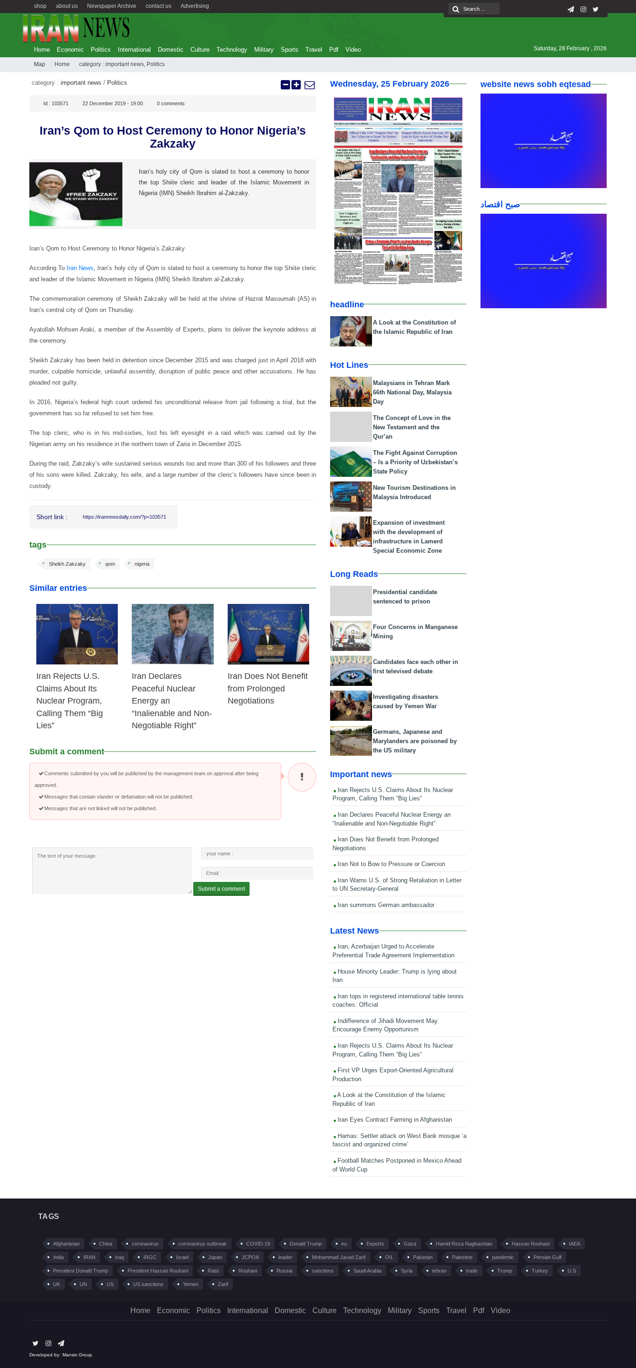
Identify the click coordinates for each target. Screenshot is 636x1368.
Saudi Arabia (367, 1270)
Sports (289, 49)
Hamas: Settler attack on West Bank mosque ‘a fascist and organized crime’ (399, 1140)
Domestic (170, 49)
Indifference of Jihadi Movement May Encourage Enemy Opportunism (385, 1025)
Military (264, 49)
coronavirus (145, 1243)
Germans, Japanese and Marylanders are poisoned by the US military (415, 741)
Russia (284, 1270)
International (134, 49)
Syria (407, 1270)
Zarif (223, 1284)
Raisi (213, 1270)
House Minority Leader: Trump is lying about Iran (394, 976)
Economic (70, 49)
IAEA (574, 1243)
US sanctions (148, 1284)
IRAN (89, 1257)
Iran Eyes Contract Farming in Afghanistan (394, 1119)
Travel (313, 49)
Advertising (195, 6)
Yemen (190, 1284)
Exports (375, 1243)
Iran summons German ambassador (385, 904)
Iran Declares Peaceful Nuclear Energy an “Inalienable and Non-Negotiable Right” (391, 819)
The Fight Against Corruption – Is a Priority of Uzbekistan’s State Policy (415, 462)
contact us (158, 6)
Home (42, 49)
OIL (389, 1257)
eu (344, 1243)
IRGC (149, 1257)
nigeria (142, 564)
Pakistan (423, 1257)
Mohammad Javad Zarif (338, 1257)
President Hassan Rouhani (158, 1270)
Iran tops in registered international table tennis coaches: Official (398, 1001)
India (58, 1257)
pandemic (503, 1257)
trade (472, 1270)
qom (110, 564)
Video (353, 49)
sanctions (323, 1270)
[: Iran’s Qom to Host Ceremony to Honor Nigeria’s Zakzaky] (309, 84)
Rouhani (247, 1270)
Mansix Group (77, 1354)
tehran (439, 1270)
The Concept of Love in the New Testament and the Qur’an (412, 427)
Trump (504, 1270)
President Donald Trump (80, 1270)
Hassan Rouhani (530, 1243)
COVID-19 (258, 1243)
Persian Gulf (548, 1257)
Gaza (410, 1243)
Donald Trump (306, 1243)
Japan (215, 1257)
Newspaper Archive (111, 6)
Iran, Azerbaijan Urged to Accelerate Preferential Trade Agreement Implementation (393, 951)
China (105, 1243)
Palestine (462, 1257)
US (110, 1284)
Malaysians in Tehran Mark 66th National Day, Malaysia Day (412, 392)
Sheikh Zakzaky (67, 564)
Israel (182, 1257)
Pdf (333, 49)
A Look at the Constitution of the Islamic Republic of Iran (389, 1099)
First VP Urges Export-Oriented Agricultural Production (392, 1075)
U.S (572, 1270)
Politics (101, 49)
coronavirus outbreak (202, 1243)
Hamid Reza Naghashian (464, 1243)
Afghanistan (66, 1243)
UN (83, 1284)
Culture (200, 49)
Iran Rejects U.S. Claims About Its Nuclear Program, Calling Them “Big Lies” (69, 700)
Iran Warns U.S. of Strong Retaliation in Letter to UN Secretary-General (396, 885)
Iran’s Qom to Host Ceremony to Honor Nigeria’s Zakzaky (173, 137)
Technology (232, 49)
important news (124, 64)
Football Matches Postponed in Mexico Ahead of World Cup (396, 1165)
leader (285, 1257)
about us (67, 6)
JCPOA (250, 1257)
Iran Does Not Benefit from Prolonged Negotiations (268, 688)
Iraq (119, 1257)
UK (56, 1284)
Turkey (540, 1270)
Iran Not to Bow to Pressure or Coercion (390, 863)
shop (40, 6)
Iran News (80, 267)
